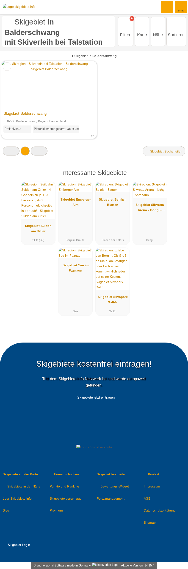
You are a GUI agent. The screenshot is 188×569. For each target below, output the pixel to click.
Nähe (158, 35)
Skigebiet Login (18, 545)
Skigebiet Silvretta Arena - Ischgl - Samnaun (149, 208)
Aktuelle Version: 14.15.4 (137, 565)
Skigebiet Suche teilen (165, 151)
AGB (147, 498)
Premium (56, 510)
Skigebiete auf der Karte (20, 474)
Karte (142, 35)
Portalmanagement (110, 498)
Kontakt (153, 474)
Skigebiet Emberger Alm (75, 202)
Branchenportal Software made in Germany (61, 565)
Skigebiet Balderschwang (25, 113)
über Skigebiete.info (17, 498)
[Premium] (178, 176)
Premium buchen (66, 474)
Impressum (152, 486)
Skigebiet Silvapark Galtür (113, 299)
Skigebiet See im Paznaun (75, 267)
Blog (6, 510)
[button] (11, 151)
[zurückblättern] (13, 85)
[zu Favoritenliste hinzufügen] (7, 66)
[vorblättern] (85, 85)
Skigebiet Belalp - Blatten (112, 202)
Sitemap (150, 522)
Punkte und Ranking (64, 486)
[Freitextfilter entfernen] (167, 6)
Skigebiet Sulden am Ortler (38, 228)
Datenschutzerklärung (160, 510)
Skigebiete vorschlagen (66, 498)
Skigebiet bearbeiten (112, 474)
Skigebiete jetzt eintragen (96, 397)
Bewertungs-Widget (114, 486)
